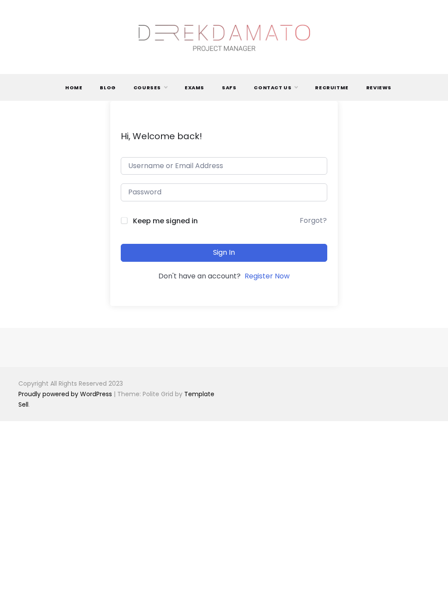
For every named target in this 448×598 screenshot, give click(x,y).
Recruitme (331, 87)
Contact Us (272, 87)
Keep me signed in (165, 221)
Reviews (379, 87)
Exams (194, 87)
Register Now (267, 276)
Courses (147, 87)
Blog (108, 87)
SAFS (229, 87)
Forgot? (313, 220)
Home (73, 87)
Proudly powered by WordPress (66, 394)
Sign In (224, 252)
